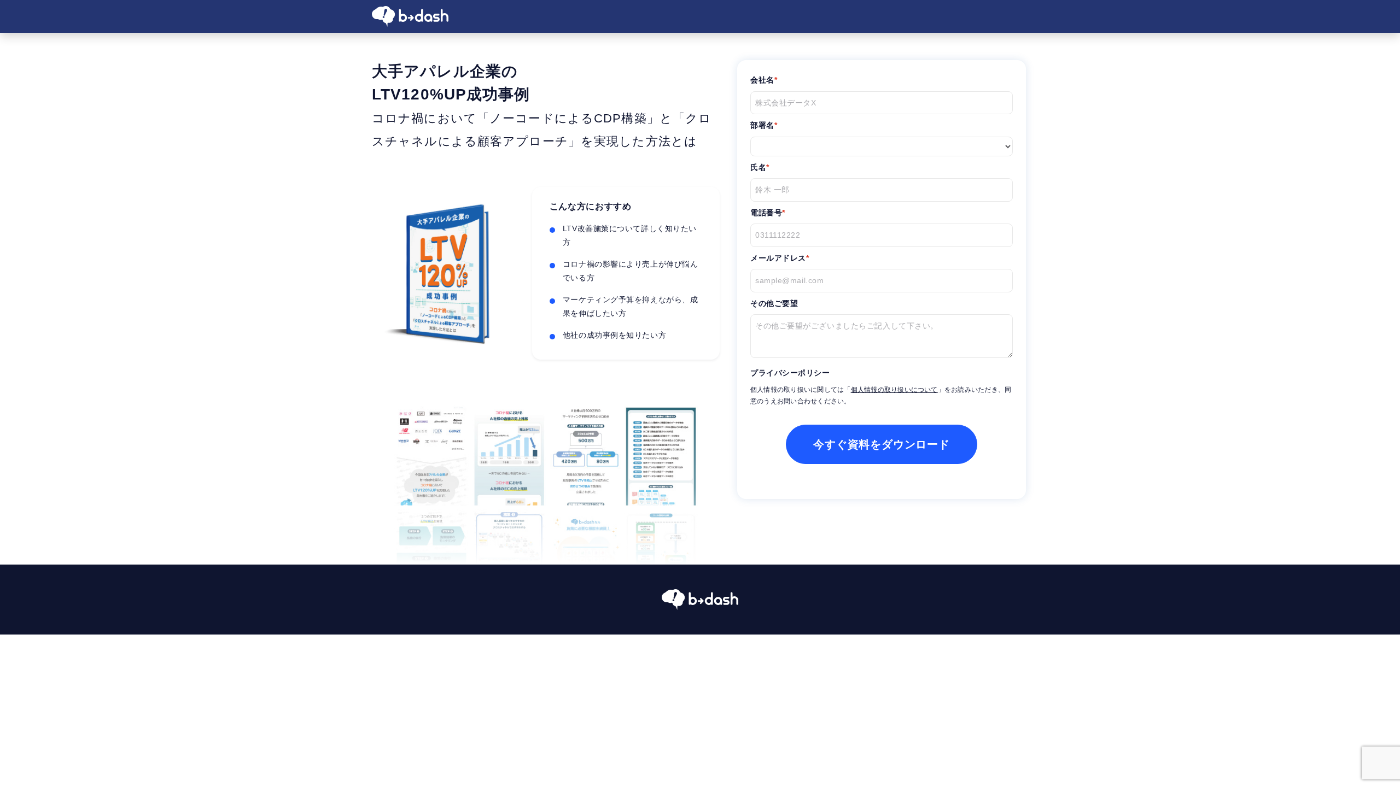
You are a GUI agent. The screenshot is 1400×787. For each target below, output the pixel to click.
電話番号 (766, 212)
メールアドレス (778, 258)
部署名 (762, 125)
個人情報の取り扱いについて (894, 389)
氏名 (758, 167)
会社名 (762, 79)
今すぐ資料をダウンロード (881, 444)
